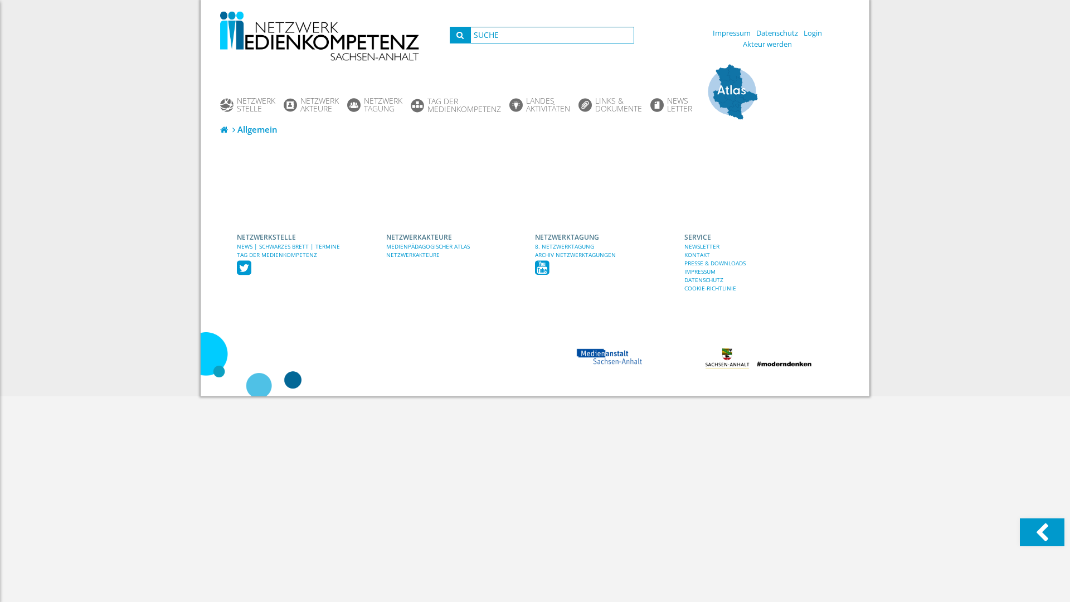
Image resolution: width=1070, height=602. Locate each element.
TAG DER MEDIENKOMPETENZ (277, 255)
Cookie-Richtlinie (710, 288)
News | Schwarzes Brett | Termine (288, 246)
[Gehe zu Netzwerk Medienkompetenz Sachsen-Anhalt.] (225, 129)
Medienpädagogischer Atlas (428, 246)
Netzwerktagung (567, 237)
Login (813, 33)
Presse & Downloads (715, 263)
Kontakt (697, 255)
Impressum (732, 33)
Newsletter (701, 246)
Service (697, 237)
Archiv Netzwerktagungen (575, 255)
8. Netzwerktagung (564, 246)
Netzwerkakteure (419, 237)
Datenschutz (777, 33)
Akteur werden (767, 44)
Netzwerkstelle (266, 237)
